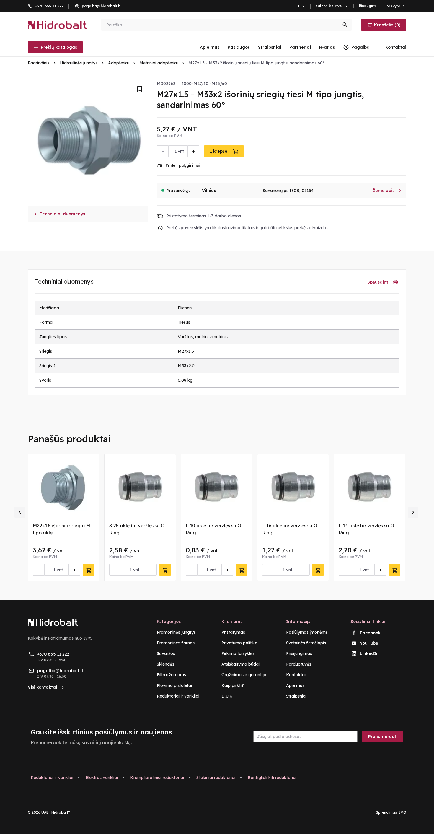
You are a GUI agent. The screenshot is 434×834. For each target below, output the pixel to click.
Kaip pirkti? (232, 685)
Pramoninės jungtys (176, 632)
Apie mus (209, 47)
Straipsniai (269, 47)
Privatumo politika (239, 643)
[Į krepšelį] (88, 570)
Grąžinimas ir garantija (243, 674)
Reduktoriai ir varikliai (178, 696)
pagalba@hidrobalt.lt (101, 6)
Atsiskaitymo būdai (240, 664)
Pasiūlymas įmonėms (307, 632)
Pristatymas (233, 632)
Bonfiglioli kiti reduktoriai (272, 777)
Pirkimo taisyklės (237, 653)
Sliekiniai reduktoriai (215, 777)
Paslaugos (239, 47)
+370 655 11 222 (49, 6)
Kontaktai (296, 674)
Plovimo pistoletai (174, 685)
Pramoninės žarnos (176, 643)
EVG (402, 812)
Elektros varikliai (102, 777)
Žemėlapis (387, 190)
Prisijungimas (299, 653)
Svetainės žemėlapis (306, 643)
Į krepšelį (220, 151)
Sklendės (165, 664)
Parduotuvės (298, 664)
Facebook (370, 632)
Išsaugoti (367, 6)
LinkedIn (369, 653)
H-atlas (327, 47)
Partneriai (300, 47)
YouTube (369, 643)
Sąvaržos (166, 653)
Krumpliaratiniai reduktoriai (157, 777)
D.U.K (227, 696)
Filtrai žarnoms (171, 674)
